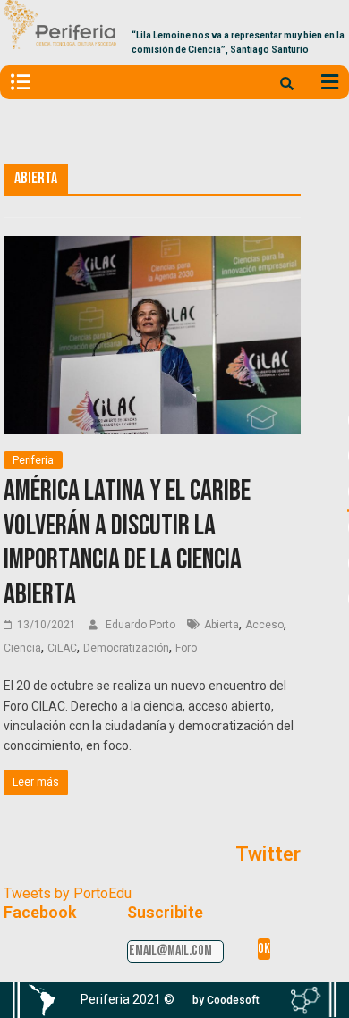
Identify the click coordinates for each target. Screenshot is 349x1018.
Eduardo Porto (142, 624)
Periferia (33, 460)
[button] (225, 1000)
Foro (186, 648)
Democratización (126, 648)
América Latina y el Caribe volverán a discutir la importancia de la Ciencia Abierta (127, 542)
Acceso (264, 624)
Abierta (221, 624)
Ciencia (22, 648)
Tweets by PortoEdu (68, 893)
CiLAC (62, 648)
